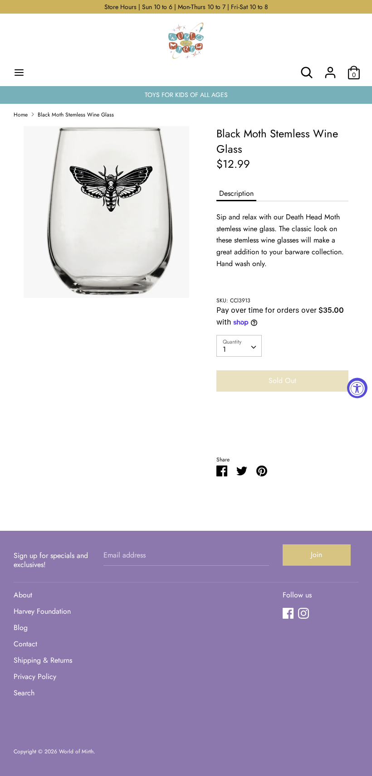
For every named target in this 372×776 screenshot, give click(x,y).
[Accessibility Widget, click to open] (357, 388)
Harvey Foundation (42, 611)
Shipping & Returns (43, 660)
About (23, 595)
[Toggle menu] (19, 72)
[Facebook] (288, 613)
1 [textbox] (224, 349)
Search (24, 693)
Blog (21, 627)
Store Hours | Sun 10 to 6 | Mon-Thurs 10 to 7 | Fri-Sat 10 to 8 (186, 6)
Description (236, 193)
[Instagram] (303, 613)
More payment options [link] (283, 430)
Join (316, 554)
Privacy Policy (35, 676)
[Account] (330, 69)
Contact (25, 644)
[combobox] (239, 346)
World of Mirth (76, 751)
